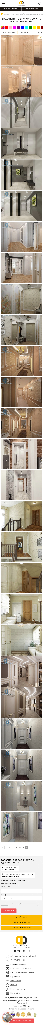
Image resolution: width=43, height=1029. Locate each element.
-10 (9, 848)
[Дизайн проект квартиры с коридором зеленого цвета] (21, 578)
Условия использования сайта (21, 1009)
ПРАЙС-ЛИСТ (21, 917)
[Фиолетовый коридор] (18, 27)
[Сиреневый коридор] (14, 27)
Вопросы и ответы (17, 989)
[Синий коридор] (22, 27)
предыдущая (2, 847)
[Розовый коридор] (10, 27)
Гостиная (24, 33)
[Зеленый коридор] (30, 27)
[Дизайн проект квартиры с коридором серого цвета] (21, 112)
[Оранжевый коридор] (38, 27)
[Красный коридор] (6, 27)
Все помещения (9, 33)
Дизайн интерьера (11, 9)
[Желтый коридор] (34, 27)
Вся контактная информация (22, 972)
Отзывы (13, 985)
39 (20, 848)
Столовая (37, 33)
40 (23, 848)
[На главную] (2, 14)
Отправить (9, 910)
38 (16, 848)
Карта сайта (15, 993)
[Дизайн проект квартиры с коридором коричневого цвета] (21, 50)
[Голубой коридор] (26, 27)
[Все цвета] (2, 27)
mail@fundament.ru (10, 876)
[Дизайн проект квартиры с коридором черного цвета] (21, 702)
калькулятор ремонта (21, 922)
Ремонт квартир (32, 9)
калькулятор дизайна (21, 928)
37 (13, 848)
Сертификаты (15, 976)
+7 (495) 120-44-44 (9, 870)
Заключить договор (21, 1021)
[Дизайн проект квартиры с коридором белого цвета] (21, 485)
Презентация (15, 981)
